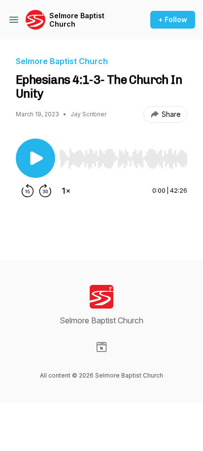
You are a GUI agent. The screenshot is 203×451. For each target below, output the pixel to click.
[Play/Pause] (35, 158)
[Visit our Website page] (101, 347)
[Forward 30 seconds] (45, 191)
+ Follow (172, 19)
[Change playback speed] (66, 191)
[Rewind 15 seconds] (27, 191)
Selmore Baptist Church (76, 20)
